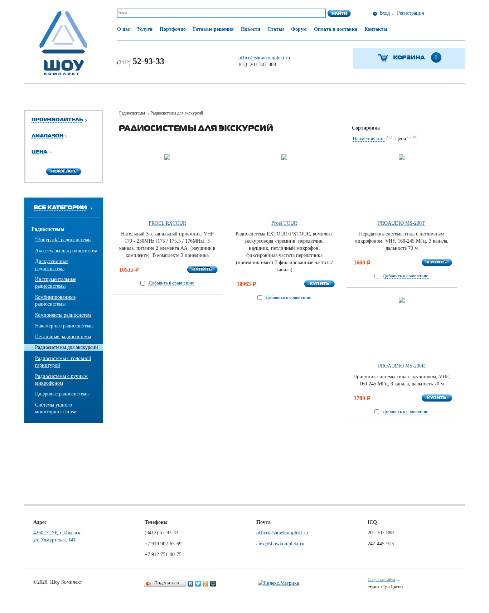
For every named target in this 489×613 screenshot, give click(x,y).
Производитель (57, 119)
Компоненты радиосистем (63, 315)
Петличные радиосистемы (63, 336)
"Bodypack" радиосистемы (63, 239)
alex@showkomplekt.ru (280, 543)
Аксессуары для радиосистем (66, 250)
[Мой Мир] (213, 583)
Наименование (368, 138)
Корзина (409, 57)
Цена (39, 152)
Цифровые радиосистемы (62, 393)
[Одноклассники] (205, 583)
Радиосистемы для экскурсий (66, 347)
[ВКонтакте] (190, 583)
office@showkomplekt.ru (264, 57)
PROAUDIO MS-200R (401, 366)
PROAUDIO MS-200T (401, 223)
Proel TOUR (284, 223)
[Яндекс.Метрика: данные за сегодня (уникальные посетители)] (278, 583)
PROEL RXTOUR (167, 223)
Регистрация (410, 13)
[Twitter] (198, 583)
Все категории (60, 207)
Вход (384, 13)
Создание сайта (381, 579)
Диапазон (47, 135)
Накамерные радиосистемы (64, 326)
